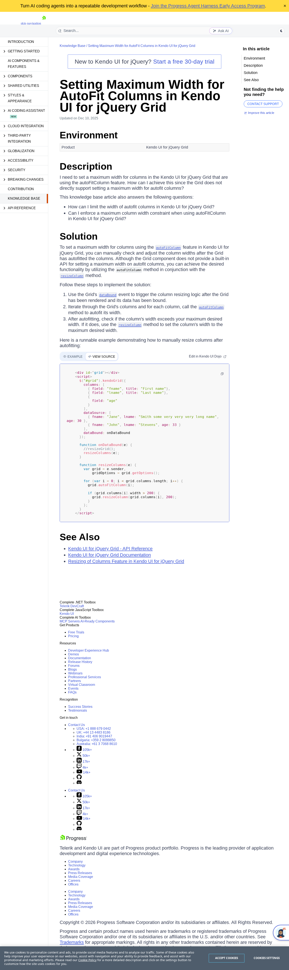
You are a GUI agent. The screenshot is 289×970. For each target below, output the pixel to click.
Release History (80, 662)
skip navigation (31, 23)
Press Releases (80, 873)
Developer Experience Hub (88, 650)
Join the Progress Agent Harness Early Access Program (208, 5)
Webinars (75, 673)
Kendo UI (67, 613)
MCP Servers (70, 621)
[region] (144, 958)
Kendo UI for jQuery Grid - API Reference (110, 548)
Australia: (97, 744)
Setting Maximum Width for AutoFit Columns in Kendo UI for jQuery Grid (141, 46)
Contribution (21, 189)
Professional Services (84, 677)
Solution (79, 236)
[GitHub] (79, 778)
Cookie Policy (87, 960)
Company (75, 861)
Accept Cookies (226, 958)
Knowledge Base (24, 198)
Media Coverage (80, 877)
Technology (76, 865)
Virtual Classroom (81, 684)
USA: (94, 728)
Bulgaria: (96, 740)
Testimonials (77, 710)
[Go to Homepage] (44, 23)
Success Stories (80, 706)
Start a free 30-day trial (183, 61)
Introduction (21, 42)
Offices (73, 884)
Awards (74, 869)
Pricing (73, 636)
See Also (80, 537)
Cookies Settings (267, 958)
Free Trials (76, 632)
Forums (74, 665)
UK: (93, 732)
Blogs (72, 669)
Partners (74, 681)
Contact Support (263, 104)
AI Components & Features (24, 63)
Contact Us (76, 725)
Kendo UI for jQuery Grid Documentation (109, 555)
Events (73, 688)
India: (94, 736)
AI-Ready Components (97, 621)
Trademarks (72, 942)
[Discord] (79, 783)
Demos (73, 654)
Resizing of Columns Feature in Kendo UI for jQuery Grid (126, 561)
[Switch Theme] (281, 30)
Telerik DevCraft (72, 606)
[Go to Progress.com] (73, 840)
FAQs (72, 692)
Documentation (79, 658)
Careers (74, 880)
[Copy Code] (222, 374)
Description (86, 166)
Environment (89, 135)
